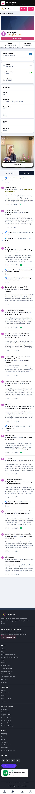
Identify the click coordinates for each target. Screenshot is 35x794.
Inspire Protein (5, 715)
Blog (2, 652)
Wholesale (4, 747)
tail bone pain (9, 557)
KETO (32, 232)
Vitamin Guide (5, 665)
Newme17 (11, 270)
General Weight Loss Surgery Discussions (18, 408)
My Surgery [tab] (9, 173)
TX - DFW (8, 404)
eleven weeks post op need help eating (17, 503)
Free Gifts (4, 682)
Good (8, 73)
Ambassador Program (8, 676)
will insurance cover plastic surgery (17, 333)
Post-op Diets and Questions (14, 515)
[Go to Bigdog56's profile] (2, 188)
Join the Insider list (9, 637)
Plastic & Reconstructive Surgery (17, 336)
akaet (9, 278)
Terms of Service (10, 783)
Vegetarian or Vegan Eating (13, 314)
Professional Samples (8, 750)
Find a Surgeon (6, 698)
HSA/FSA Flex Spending (8, 654)
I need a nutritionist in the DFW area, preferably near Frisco (17, 357)
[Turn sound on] (31, 138)
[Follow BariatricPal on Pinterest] (13, 760)
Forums (3, 690)
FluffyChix (11, 238)
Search (3, 701)
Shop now (17, 165)
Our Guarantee (6, 745)
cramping (8, 458)
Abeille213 (22, 312)
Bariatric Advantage (7, 726)
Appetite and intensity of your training (18, 381)
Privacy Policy (19, 783)
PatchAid (4, 709)
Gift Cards (4, 679)
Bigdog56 (10, 189)
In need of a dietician (12, 210)
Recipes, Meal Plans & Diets (9, 657)
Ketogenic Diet (9, 428)
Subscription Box (6, 668)
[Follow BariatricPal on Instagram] (8, 760)
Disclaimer (26, 783)
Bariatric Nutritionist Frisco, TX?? (16, 287)
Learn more (3, 3)
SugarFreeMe (12, 502)
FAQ (2, 660)
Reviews (3, 663)
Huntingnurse (23, 406)
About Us (4, 649)
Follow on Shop (10, 766)
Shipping (4, 733)
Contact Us (4, 742)
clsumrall (11, 232)
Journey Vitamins (6, 723)
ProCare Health (6, 717)
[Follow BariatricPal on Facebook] (3, 760)
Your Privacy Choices (13, 786)
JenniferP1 (11, 426)
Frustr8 (10, 178)
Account (3, 739)
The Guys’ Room (28, 461)
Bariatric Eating (6, 720)
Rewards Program (6, 671)
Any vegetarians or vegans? (14, 310)
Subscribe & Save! (6, 674)
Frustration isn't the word (14, 480)
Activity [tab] (26, 173)
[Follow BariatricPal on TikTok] (18, 760)
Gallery (3, 696)
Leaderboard (5, 693)
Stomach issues (10, 180)
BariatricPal (4, 712)
